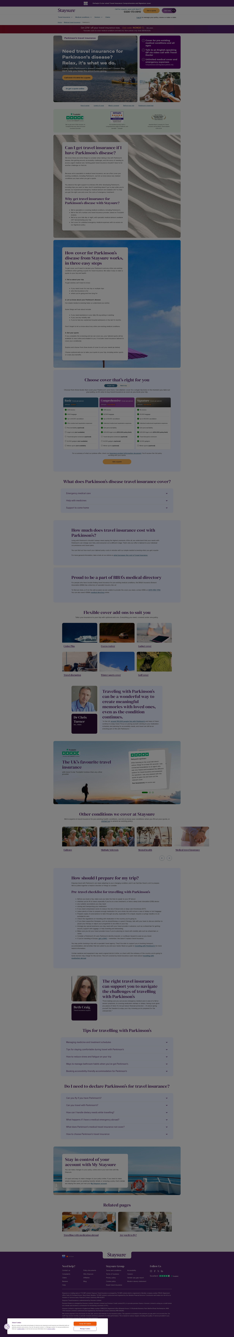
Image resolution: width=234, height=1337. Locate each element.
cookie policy (20, 1329)
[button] (7, 1327)
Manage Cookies (85, 1328)
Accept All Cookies (85, 1323)
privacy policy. (51, 1329)
